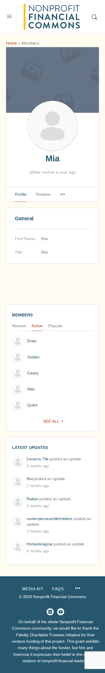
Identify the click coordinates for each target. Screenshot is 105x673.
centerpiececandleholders (49, 518)
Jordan (33, 357)
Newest (19, 326)
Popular (55, 326)
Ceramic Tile (38, 459)
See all (51, 421)
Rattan (32, 498)
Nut (30, 478)
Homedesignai (39, 544)
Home (11, 43)
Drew (31, 341)
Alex (31, 389)
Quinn (32, 405)
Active (37, 326)
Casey (32, 373)
